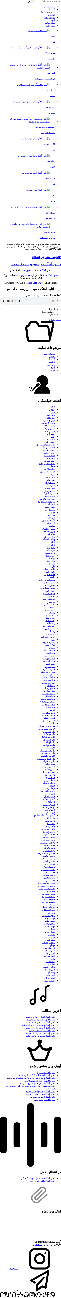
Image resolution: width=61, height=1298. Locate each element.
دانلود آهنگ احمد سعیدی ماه (42, 1097)
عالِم (53, 723)
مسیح (52, 904)
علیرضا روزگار (48, 753)
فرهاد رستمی (49, 788)
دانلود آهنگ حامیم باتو (45, 1072)
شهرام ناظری (48, 720)
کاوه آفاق (51, 802)
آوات (53, 436)
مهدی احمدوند (48, 915)
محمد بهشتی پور (47, 869)
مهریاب (51, 934)
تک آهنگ (51, 9)
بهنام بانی (51, 534)
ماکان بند (51, 823)
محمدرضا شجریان (46, 883)
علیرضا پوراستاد (47, 750)
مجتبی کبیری (49, 834)
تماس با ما (50, 25)
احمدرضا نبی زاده (47, 463)
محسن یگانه (49, 864)
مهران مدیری (49, 932)
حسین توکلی (49, 582)
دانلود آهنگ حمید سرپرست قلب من (36, 264)
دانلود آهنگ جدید (44, 270)
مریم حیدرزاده (48, 894)
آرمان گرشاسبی (47, 423)
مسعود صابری (48, 899)
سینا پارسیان (49, 688)
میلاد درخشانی (48, 942)
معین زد (51, 913)
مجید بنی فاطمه (47, 842)
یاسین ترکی (49, 978)
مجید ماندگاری (48, 848)
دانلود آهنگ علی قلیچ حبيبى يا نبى (40, 1022)
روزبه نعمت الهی (47, 637)
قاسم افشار (49, 796)
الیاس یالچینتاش (47, 471)
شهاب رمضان (48, 715)
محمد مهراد (50, 880)
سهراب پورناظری (47, 672)
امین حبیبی (50, 509)
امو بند (52, 474)
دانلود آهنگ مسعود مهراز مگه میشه (38, 1025)
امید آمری (50, 477)
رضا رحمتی (50, 618)
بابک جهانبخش (48, 520)
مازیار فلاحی (49, 818)
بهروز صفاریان (48, 531)
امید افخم (50, 480)
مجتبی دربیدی (48, 831)
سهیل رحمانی (49, 674)
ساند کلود (37, 1244)
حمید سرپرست (46, 256)
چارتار (52, 566)
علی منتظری (49, 745)
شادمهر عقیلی (48, 704)
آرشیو (52, 370)
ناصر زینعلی (49, 953)
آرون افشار (50, 431)
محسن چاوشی (48, 856)
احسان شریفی (48, 450)
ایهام (53, 512)
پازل (53, 542)
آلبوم (53, 20)
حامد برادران (49, 569)
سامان (52, 647)
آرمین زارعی (49, 428)
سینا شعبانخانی (48, 699)
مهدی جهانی (49, 918)
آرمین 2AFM (49, 425)
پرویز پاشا (50, 555)
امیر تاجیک (50, 485)
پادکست (51, 15)
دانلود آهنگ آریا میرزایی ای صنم (40, 1028)
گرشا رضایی (49, 810)
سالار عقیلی (49, 645)
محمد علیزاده (49, 875)
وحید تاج (51, 972)
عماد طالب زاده (47, 764)
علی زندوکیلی (48, 734)
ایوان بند (51, 515)
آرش (53, 412)
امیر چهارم (50, 488)
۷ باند (53, 407)
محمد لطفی (49, 877)
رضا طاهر (50, 623)
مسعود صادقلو (48, 902)
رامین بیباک (50, 609)
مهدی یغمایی (49, 926)
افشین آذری (49, 469)
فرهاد (52, 785)
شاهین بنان (50, 707)
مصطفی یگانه (48, 910)
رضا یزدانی (50, 628)
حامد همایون (49, 574)
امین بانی (51, 504)
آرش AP (51, 415)
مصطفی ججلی (48, 907)
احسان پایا (50, 442)
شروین (52, 710)
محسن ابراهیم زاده (46, 853)
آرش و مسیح (49, 420)
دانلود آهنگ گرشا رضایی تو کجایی (40, 1080)
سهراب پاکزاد (49, 669)
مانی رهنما (50, 826)
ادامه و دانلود (55, 319)
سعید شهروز (49, 658)
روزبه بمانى (50, 634)
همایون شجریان (48, 967)
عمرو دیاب (50, 769)
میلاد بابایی (50, 940)
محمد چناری (49, 872)
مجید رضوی (49, 845)
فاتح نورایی (50, 775)
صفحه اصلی (49, 6)
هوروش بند (50, 969)
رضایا (52, 631)
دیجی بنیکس (49, 604)
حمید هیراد (50, 596)
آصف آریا (51, 434)
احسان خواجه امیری (45, 444)
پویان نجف (50, 561)
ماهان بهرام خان (47, 829)
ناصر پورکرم (49, 950)
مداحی (52, 356)
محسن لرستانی (48, 858)
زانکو (53, 639)
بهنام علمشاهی (48, 539)
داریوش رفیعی (48, 599)
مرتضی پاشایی (48, 891)
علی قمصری (49, 739)
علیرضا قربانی (48, 761)
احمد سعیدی (49, 455)
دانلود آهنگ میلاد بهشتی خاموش (40, 1019)
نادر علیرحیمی (48, 948)
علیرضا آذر (50, 747)
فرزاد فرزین (49, 780)
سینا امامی (50, 685)
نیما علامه (50, 961)
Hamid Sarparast (34, 283)
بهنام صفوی (49, 536)
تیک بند (52, 563)
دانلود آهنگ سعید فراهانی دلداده (40, 1036)
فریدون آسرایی (48, 791)
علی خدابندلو (49, 731)
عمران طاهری (48, 766)
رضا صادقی (49, 620)
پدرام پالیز (50, 550)
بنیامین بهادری (48, 528)
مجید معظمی (49, 850)
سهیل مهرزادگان (47, 701)
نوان (53, 959)
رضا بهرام (50, 615)
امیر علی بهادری (47, 499)
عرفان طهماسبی (47, 729)
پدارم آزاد (51, 547)
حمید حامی (50, 591)
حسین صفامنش (47, 588)
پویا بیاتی (51, 558)
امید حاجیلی (49, 482)
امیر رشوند (50, 490)
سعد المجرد (49, 653)
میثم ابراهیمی (49, 937)
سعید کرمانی (49, 661)
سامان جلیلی (49, 650)
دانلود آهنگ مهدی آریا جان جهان (40, 1033)
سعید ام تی (50, 655)
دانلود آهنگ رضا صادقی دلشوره (40, 1094)
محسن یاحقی (49, 861)
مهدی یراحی (49, 923)
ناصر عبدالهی (49, 956)
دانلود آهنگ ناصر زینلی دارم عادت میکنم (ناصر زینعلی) (30, 1078)
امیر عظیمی (49, 496)
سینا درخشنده (48, 693)
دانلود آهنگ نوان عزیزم (44, 1099)
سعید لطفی (49, 664)
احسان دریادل (48, 447)
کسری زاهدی (49, 804)
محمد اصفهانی (48, 867)
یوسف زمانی (49, 980)
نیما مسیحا (50, 964)
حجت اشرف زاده (47, 580)
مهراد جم (51, 929)
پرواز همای (50, 553)
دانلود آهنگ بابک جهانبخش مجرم (40, 1091)
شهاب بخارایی (48, 712)
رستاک (52, 612)
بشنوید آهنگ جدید (51, 275)
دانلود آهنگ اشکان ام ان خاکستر (40, 1017)
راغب (52, 607)
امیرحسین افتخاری (46, 501)
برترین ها (45, 12)
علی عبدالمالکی (47, 737)
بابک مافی (50, 523)
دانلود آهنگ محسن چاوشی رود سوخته (37, 1083)
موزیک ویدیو (49, 17)
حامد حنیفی (49, 572)
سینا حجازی (49, 691)
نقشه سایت (49, 23)
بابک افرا (51, 517)
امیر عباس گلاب (47, 493)
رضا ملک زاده (49, 626)
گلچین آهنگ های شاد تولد (43, 815)
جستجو (31, 1)
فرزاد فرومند (49, 783)
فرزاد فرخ (50, 777)
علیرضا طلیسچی (47, 756)
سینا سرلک (50, 696)
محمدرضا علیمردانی (45, 886)
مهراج (52, 945)
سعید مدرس (49, 666)
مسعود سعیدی (48, 896)
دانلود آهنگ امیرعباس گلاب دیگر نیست (37, 1075)
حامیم (52, 577)
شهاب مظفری (48, 718)
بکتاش (52, 526)
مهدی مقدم (50, 921)
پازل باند (51, 545)
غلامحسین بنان (48, 772)
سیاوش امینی (48, 680)
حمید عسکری (48, 593)
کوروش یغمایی (48, 807)
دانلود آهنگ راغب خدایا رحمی (42, 1181)
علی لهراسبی (49, 742)
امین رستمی (49, 507)
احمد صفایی (49, 461)
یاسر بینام (50, 975)
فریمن (52, 794)
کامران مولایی (48, 799)
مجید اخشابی (49, 837)
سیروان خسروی (47, 683)
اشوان (52, 466)
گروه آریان (50, 812)
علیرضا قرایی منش (46, 758)
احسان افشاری (48, 439)
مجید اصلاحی (49, 840)
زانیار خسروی (48, 642)
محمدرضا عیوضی (47, 888)
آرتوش (52, 409)
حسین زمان (49, 585)
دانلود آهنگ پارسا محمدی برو (42, 1030)
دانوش (52, 601)
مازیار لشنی (49, 821)
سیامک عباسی (48, 677)
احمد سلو (51, 458)
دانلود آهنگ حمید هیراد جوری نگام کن (38, 1178)
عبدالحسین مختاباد (46, 726)
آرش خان (50, 417)
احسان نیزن (49, 453)
